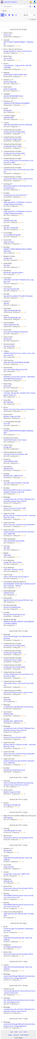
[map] (16, 14)
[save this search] (34, 6)
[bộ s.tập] (12, 14)
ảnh (16, 46)
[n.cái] (6, 14)
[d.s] (2, 14)
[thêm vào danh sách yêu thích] (2, 33)
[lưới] (9, 14)
